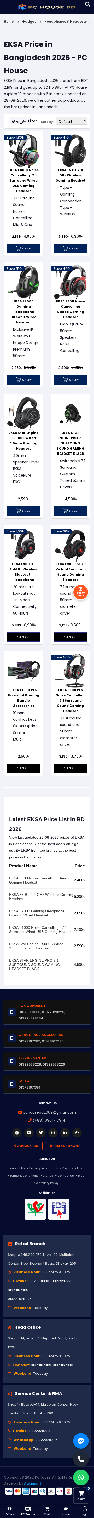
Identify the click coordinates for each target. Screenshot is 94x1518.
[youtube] (29, 1132)
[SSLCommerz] (47, 1491)
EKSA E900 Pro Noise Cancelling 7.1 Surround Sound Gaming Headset (71, 700)
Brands (48, 1175)
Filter (21, 121)
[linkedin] (65, 1132)
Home (9, 21)
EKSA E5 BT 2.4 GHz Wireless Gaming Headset (70, 175)
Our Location (27, 1146)
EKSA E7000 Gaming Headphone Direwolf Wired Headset (23, 311)
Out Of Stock (24, 637)
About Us (18, 1168)
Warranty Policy (47, 1183)
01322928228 (39, 1430)
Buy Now (26, 248)
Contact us (65, 1175)
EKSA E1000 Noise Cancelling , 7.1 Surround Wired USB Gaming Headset (23, 180)
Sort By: (47, 121)
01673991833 (38, 1281)
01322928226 (46, 1439)
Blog (81, 1175)
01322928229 (62, 1281)
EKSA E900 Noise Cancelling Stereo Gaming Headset (39, 880)
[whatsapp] (77, 1132)
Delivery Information (43, 1168)
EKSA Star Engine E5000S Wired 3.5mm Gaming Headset (36, 946)
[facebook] (17, 1132)
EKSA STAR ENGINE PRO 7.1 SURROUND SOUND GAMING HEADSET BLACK (70, 443)
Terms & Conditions (24, 1175)
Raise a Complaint (66, 1146)
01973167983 (63, 1364)
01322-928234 (20, 1298)
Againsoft (32, 1483)
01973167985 (18, 1289)
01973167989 (41, 1364)
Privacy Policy (72, 1168)
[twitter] (41, 1132)
